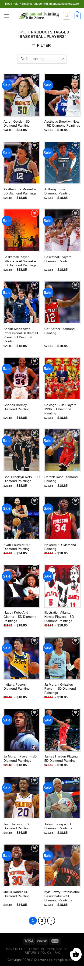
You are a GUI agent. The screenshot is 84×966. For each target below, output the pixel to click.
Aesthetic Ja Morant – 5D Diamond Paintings (20, 191)
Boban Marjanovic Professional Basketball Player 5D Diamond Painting (21, 335)
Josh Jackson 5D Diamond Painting (17, 826)
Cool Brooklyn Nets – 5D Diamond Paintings (22, 479)
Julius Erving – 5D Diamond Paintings (58, 826)
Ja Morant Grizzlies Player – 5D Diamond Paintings (60, 689)
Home (20, 32)
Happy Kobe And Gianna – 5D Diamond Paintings (20, 616)
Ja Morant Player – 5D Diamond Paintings (20, 758)
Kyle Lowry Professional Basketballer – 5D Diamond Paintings (62, 896)
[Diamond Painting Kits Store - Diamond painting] (39, 16)
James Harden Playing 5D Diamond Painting (61, 758)
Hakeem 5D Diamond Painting (60, 547)
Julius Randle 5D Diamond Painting (17, 894)
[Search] (66, 16)
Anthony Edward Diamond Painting (57, 191)
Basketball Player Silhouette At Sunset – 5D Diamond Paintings (20, 261)
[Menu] (6, 16)
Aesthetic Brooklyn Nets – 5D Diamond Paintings (62, 124)
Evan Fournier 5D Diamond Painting (17, 547)
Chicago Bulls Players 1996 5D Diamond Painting (60, 409)
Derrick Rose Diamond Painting (61, 479)
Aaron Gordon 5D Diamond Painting (17, 124)
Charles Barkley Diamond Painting (17, 407)
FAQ (57, 952)
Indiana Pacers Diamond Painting (17, 687)
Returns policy (38, 952)
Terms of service (62, 949)
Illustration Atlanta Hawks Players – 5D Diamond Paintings (59, 616)
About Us (36, 949)
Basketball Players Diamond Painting (57, 259)
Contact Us (15, 949)
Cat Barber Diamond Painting (59, 331)
